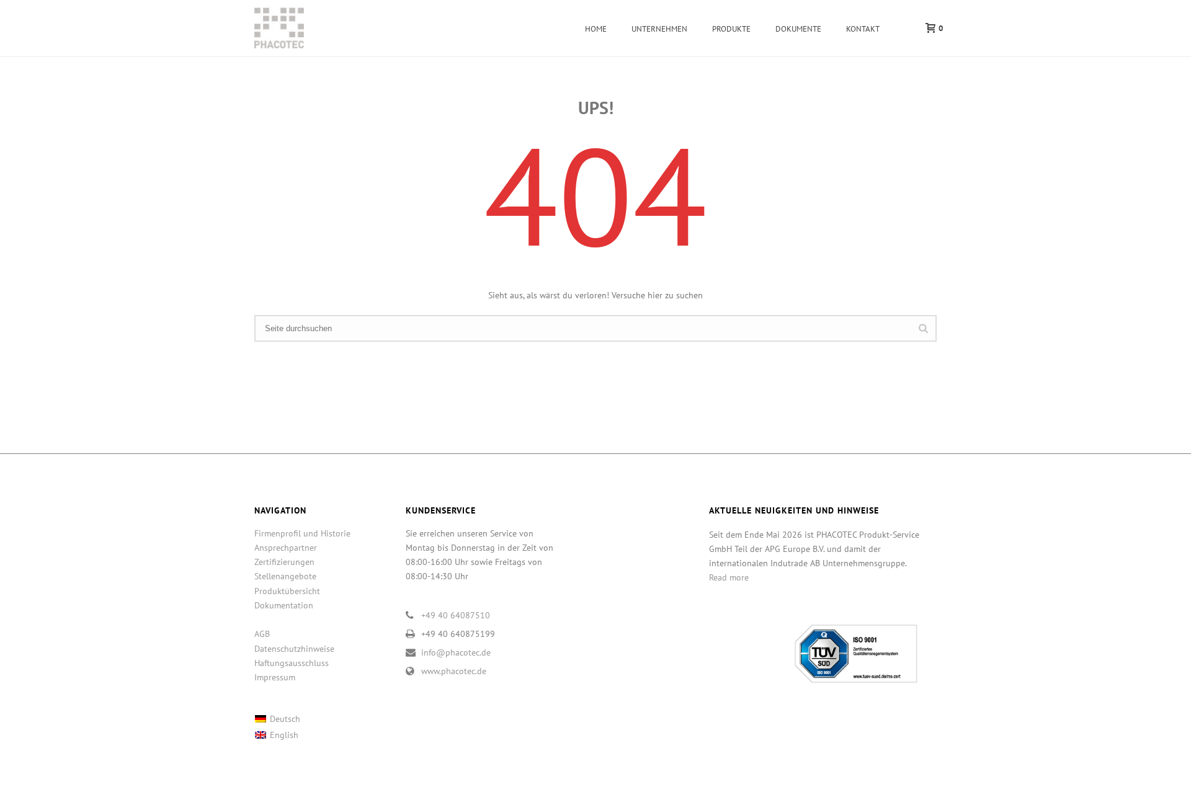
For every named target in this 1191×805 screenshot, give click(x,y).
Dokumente (798, 29)
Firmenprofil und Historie (302, 533)
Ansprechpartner (285, 547)
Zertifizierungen (284, 561)
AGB (262, 633)
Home (596, 29)
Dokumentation (283, 605)
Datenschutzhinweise (294, 648)
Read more (729, 577)
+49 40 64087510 (455, 615)
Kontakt (863, 29)
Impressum (274, 677)
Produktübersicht (287, 591)
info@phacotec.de (456, 652)
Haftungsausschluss (291, 663)
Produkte (731, 29)
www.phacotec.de (453, 671)
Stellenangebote (285, 576)
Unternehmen (659, 29)
